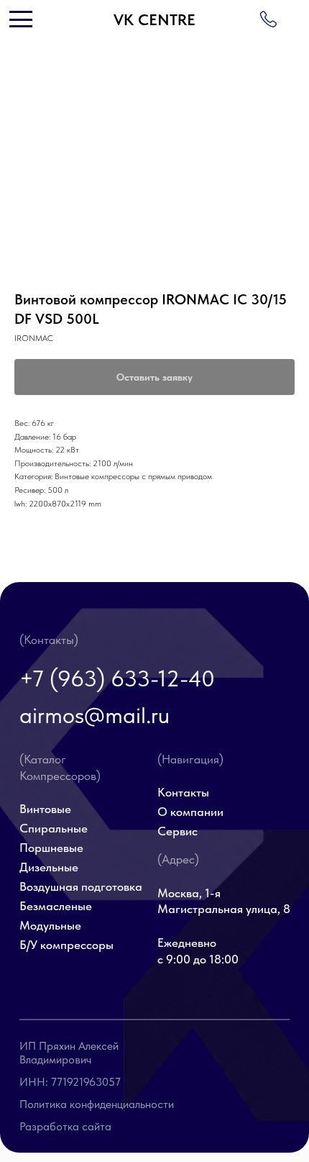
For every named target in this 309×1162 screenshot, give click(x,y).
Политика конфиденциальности (96, 1104)
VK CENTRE (154, 20)
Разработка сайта (65, 1126)
